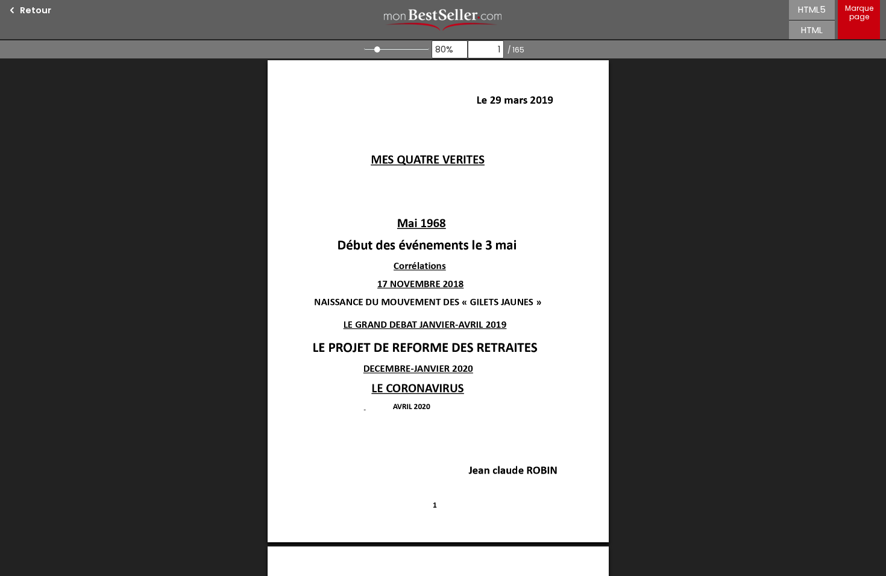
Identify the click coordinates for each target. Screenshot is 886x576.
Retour (35, 10)
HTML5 (812, 10)
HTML (812, 30)
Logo (443, 19)
